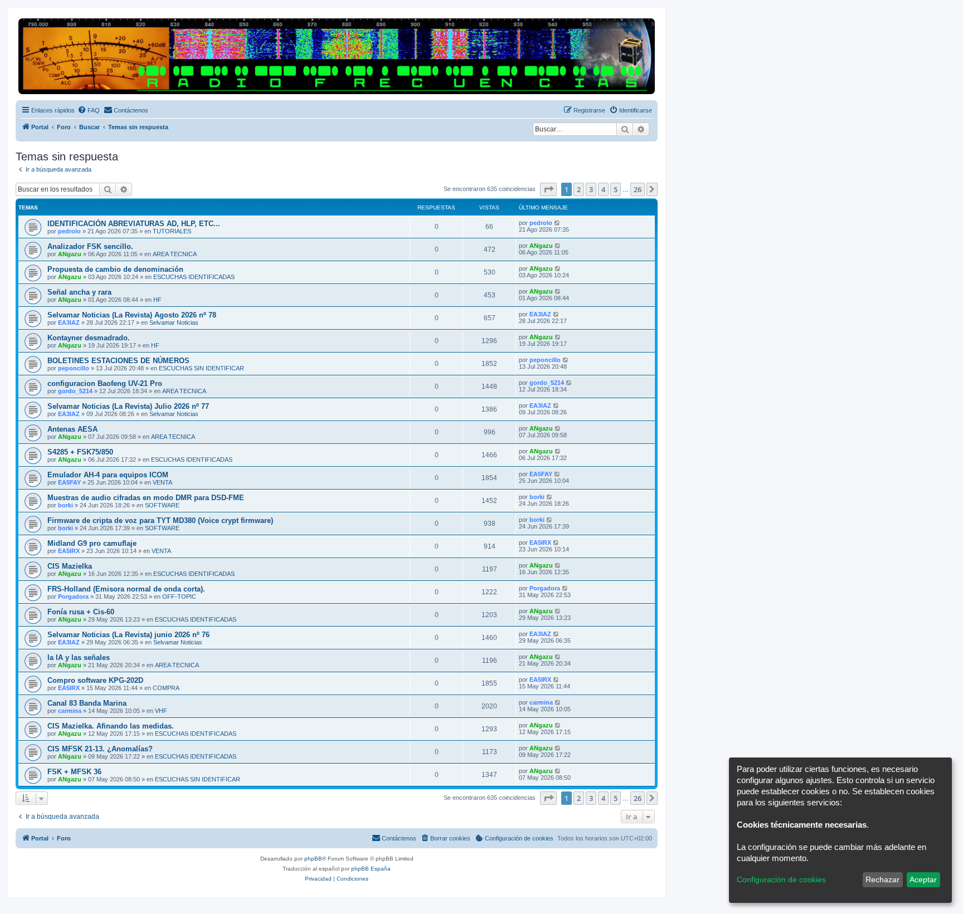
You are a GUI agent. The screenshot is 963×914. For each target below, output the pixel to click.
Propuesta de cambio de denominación (115, 269)
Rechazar (882, 879)
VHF (161, 710)
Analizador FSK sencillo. (90, 246)
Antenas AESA (72, 429)
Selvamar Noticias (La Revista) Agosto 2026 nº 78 (131, 315)
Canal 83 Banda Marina (87, 703)
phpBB (313, 859)
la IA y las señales (78, 657)
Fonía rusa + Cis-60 (80, 612)
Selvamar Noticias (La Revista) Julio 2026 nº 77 (128, 406)
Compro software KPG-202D (95, 680)
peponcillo (73, 368)
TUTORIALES (172, 231)
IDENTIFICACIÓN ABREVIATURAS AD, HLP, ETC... (133, 223)
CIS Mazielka (69, 566)
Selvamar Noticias (173, 322)
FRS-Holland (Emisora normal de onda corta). (126, 589)
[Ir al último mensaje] (557, 222)
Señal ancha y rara (79, 292)
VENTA (162, 482)
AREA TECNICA (175, 254)
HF (157, 299)
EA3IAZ (69, 322)
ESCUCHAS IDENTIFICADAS (194, 276)
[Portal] (336, 56)
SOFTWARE (162, 505)
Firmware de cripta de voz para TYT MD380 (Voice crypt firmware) (160, 520)
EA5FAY (69, 482)
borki (65, 505)
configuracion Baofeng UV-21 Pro (104, 383)
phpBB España (371, 869)
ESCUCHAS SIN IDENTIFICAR (201, 368)
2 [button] (579, 189)
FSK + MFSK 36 (74, 772)
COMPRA (166, 688)
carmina (69, 710)
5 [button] (615, 189)
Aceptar (923, 879)
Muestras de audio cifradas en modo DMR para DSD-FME (145, 497)
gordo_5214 (75, 391)
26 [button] (637, 189)
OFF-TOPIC (179, 596)
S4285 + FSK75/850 (80, 452)
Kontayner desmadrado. (88, 338)
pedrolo (69, 231)
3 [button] (591, 189)
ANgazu (69, 254)
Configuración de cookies (781, 879)
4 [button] (603, 189)
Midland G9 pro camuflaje (92, 543)
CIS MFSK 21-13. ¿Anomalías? (100, 749)
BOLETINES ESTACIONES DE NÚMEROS (118, 360)
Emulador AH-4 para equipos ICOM (107, 475)
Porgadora (73, 596)
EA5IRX (69, 551)
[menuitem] (88, 110)
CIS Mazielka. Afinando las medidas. (110, 726)
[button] (548, 189)
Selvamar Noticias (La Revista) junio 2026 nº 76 (128, 634)
